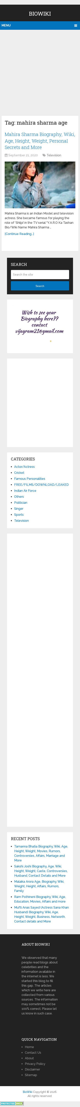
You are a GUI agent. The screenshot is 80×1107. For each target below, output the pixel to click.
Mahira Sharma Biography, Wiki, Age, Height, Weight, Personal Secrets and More (40, 140)
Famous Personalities (29, 479)
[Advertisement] (40, 71)
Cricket (19, 473)
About (29, 1058)
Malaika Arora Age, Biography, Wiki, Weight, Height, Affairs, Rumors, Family (39, 886)
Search (40, 286)
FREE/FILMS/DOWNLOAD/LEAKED (41, 485)
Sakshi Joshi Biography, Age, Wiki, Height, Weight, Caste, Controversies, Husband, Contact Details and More (41, 870)
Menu (6, 25)
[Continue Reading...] (19, 234)
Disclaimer (32, 1069)
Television (54, 155)
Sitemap (31, 1075)
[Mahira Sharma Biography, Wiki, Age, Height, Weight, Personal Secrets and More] (40, 185)
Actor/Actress (24, 467)
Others (19, 497)
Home (29, 1047)
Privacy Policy (35, 1064)
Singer (18, 509)
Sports (19, 514)
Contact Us (33, 1052)
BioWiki (40, 13)
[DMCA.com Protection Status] (12, 1104)
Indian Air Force (25, 491)
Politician (20, 503)
